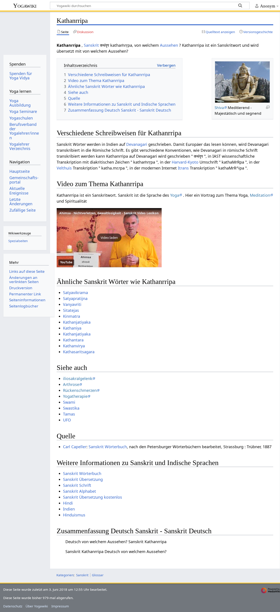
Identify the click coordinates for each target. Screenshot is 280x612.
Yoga (174, 195)
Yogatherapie (75, 396)
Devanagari (136, 144)
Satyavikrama (75, 292)
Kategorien (65, 575)
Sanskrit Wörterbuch (108, 446)
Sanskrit (91, 45)
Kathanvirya (74, 345)
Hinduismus (74, 514)
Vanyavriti (72, 304)
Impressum (60, 606)
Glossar (97, 575)
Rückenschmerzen (80, 390)
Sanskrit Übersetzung (83, 479)
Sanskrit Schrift (77, 485)
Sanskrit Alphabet (79, 491)
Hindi (68, 503)
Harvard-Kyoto (185, 162)
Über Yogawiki (37, 606)
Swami (69, 402)
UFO (67, 420)
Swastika (71, 408)
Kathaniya (72, 328)
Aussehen (169, 45)
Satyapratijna (75, 298)
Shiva (219, 107)
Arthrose (71, 384)
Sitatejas (71, 310)
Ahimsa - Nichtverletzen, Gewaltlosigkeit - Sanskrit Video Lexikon (109, 213)
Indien (69, 509)
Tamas (69, 414)
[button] (109, 237)
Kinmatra (71, 316)
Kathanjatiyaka (77, 322)
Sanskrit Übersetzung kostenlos (92, 497)
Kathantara (73, 340)
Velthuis (64, 168)
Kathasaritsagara (78, 351)
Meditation (260, 195)
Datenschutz (12, 606)
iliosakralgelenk (77, 378)
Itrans (183, 168)
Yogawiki (25, 5)
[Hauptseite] (25, 32)
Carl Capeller (74, 446)
